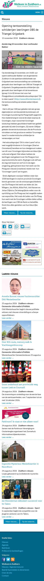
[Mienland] (22, 59)
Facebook (4, 559)
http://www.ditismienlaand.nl (27, 99)
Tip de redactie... (26, 213)
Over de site (7, 573)
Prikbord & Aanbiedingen (12, 551)
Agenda (5, 545)
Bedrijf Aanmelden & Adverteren (15, 570)
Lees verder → (8, 318)
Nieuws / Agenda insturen (13, 567)
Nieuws (6, 19)
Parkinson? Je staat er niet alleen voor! (20, 421)
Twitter (8, 559)
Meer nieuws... (10, 213)
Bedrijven (6, 548)
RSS (13, 559)
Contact (5, 575)
